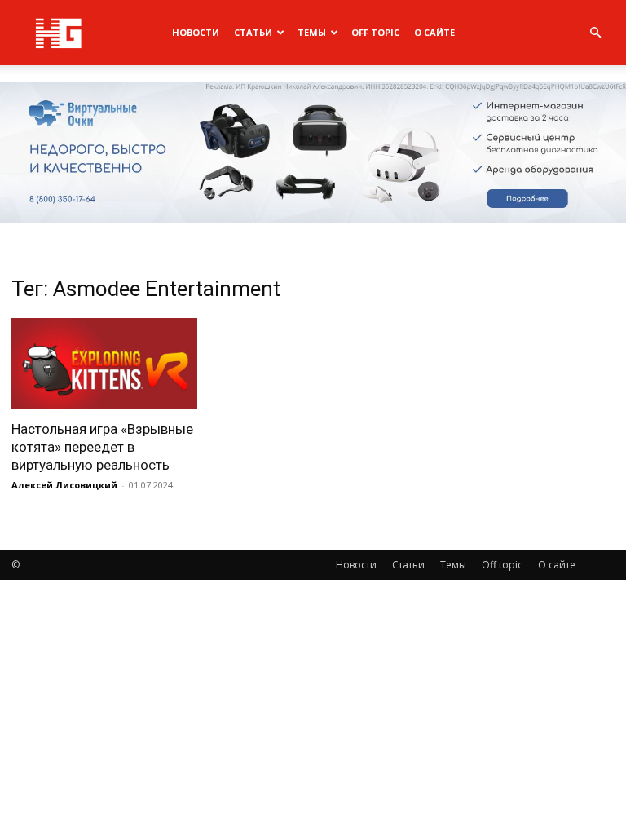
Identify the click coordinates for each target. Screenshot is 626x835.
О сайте (434, 32)
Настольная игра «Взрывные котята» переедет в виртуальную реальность (102, 447)
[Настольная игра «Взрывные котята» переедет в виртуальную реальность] (104, 364)
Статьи (253, 32)
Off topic (375, 32)
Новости (195, 32)
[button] (595, 33)
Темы (312, 32)
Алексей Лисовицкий (64, 485)
